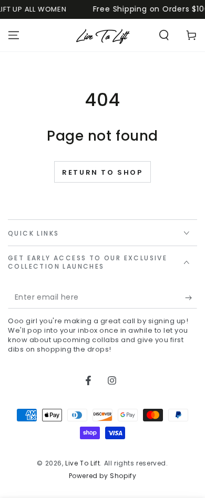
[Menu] (13, 35)
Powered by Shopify (103, 476)
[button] (164, 35)
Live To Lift (82, 463)
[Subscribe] (191, 298)
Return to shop (102, 172)
